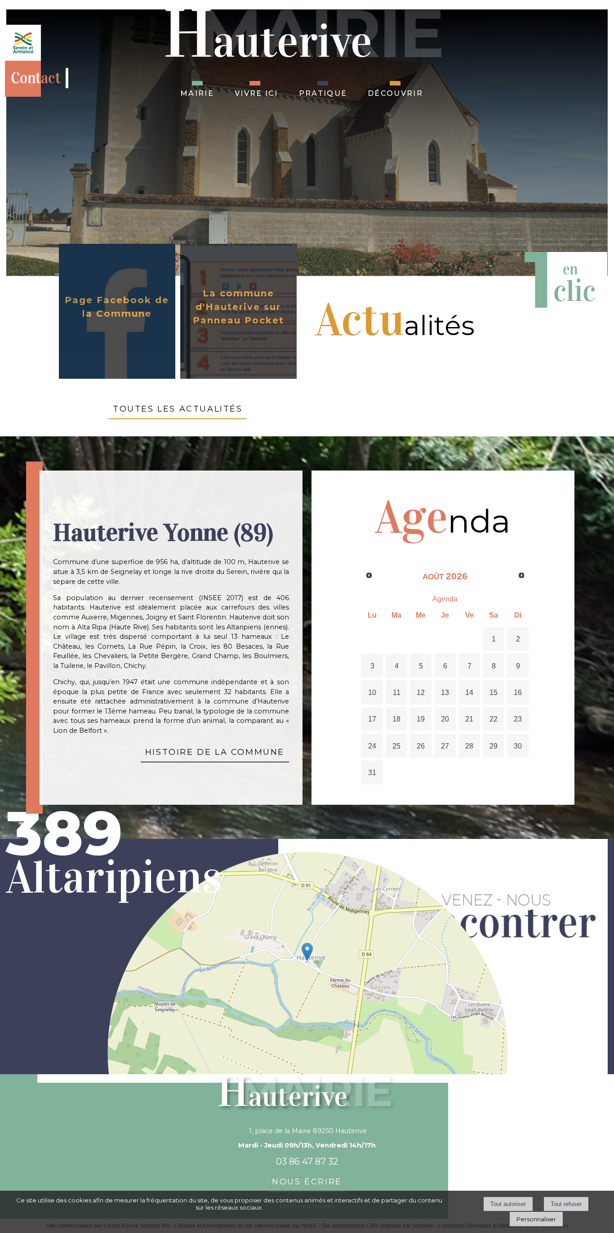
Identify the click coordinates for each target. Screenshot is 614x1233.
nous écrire (307, 1180)
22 (493, 719)
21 (469, 719)
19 (421, 719)
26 (421, 746)
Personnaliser (536, 1219)
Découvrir (395, 92)
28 (469, 746)
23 (518, 719)
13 (445, 692)
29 (493, 746)
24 (372, 746)
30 (518, 746)
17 (372, 719)
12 (421, 692)
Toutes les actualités (178, 407)
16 (518, 692)
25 (396, 746)
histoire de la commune (215, 751)
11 (396, 692)
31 (372, 772)
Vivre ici (256, 92)
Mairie (197, 92)
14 (469, 692)
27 (445, 746)
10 (372, 692)
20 (445, 719)
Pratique (323, 92)
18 (396, 719)
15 (493, 692)
